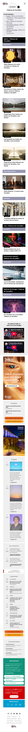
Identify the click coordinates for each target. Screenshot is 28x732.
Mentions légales (10, 720)
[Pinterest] (8, 713)
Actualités (10, 19)
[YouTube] (20, 704)
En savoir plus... (14, 482)
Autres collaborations (10, 683)
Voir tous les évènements (14, 631)
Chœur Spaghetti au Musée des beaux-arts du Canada (16, 624)
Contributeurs (14, 716)
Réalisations (10, 18)
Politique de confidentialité (12, 718)
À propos (8, 716)
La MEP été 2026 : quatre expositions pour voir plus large (16, 599)
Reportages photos (19, 18)
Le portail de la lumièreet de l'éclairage (13, 3)
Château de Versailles (15, 16)
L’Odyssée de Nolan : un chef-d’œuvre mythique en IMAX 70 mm (16, 565)
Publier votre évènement (14, 635)
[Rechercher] (18, 7)
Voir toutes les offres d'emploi (14, 418)
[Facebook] (8, 704)
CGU (19, 716)
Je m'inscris (14, 696)
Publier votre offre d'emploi (14, 421)
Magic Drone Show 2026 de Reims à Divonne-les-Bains (16, 590)
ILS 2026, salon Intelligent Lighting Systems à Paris (14, 608)
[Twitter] (16, 704)
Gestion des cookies (17, 720)
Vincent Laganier (9, 648)
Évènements (10, 33)
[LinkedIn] (12, 704)
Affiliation (19, 718)
